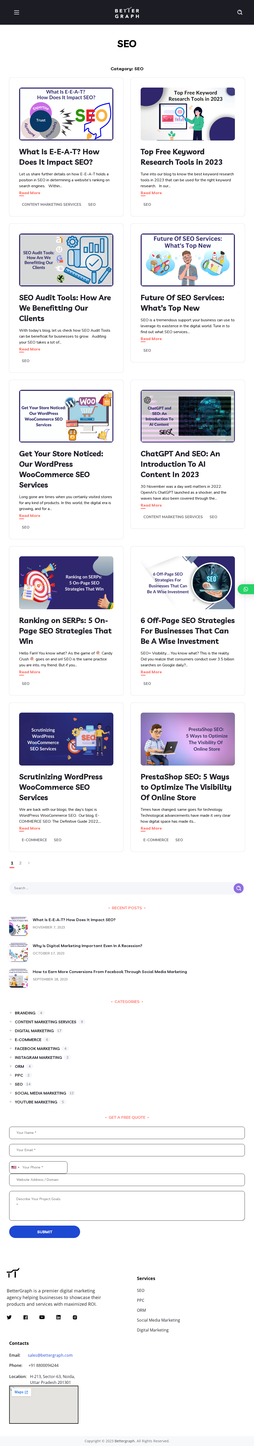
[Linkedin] (58, 1317)
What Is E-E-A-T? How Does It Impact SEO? (74, 919)
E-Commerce (34, 840)
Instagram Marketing (41, 1057)
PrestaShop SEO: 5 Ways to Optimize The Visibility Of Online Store (186, 787)
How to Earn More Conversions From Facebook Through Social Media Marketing (110, 971)
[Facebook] (25, 1317)
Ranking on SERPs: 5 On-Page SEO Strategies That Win (65, 631)
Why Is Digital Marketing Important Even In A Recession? (87, 945)
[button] (240, 12)
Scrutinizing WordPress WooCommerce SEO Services (61, 787)
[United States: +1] (15, 1167)
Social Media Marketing (44, 1093)
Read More (29, 192)
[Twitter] (9, 1317)
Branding (28, 1012)
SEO (92, 204)
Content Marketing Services (51, 204)
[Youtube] (42, 1317)
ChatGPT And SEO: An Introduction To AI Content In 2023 (180, 464)
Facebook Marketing (40, 1048)
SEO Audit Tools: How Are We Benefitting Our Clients (65, 308)
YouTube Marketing (39, 1101)
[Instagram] (74, 1317)
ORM (23, 1066)
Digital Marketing (38, 1030)
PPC (22, 1075)
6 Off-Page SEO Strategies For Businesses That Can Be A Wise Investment (188, 631)
